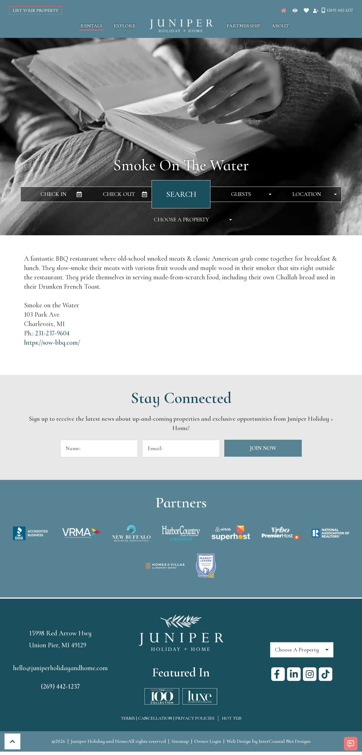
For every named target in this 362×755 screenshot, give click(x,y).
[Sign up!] (315, 10)
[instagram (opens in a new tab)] (309, 674)
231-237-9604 (52, 333)
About (280, 26)
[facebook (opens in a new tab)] (278, 674)
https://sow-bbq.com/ (52, 342)
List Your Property (35, 10)
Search (181, 194)
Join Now (263, 448)
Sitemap (180, 741)
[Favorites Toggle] (306, 10)
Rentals (91, 26)
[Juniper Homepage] (283, 10)
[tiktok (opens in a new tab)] (325, 674)
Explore (124, 26)
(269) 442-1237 (60, 686)
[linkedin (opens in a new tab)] (294, 674)
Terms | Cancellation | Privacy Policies (167, 718)
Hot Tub (232, 718)
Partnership (243, 26)
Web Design (239, 741)
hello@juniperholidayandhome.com (60, 668)
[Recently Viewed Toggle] (294, 10)
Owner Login (207, 741)
